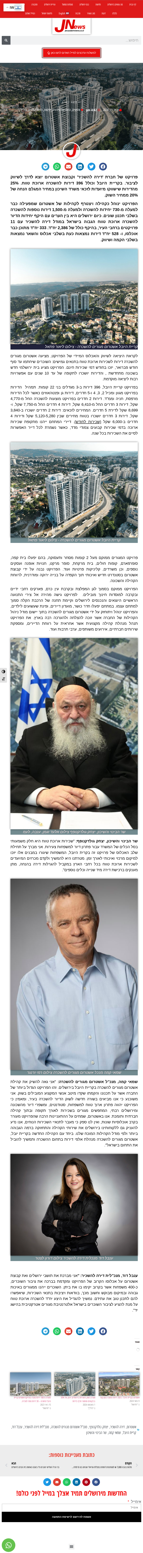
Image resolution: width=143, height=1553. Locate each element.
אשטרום (131, 1427)
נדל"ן (24, 110)
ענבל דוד (17, 1427)
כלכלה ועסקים (35, 110)
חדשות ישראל (47, 13)
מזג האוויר (91, 13)
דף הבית (132, 4)
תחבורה (34, 4)
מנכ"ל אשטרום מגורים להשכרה (69, 1427)
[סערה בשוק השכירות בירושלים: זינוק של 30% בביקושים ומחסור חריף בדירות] (74, 1384)
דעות (104, 13)
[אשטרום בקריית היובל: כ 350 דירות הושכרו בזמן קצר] (119, 1384)
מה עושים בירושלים (115, 4)
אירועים (76, 110)
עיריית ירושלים (49, 4)
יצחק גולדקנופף (98, 1427)
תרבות (78, 13)
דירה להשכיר (117, 1427)
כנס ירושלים (84, 4)
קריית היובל (129, 1432)
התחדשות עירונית (62, 110)
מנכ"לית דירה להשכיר (36, 1427)
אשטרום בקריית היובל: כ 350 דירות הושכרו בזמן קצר (120, 1397)
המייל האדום (30, 13)
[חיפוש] (6, 40)
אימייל (135, 1502)
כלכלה (114, 13)
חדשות (98, 4)
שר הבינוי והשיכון (96, 1432)
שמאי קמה (115, 1432)
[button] (103, 167)
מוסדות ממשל (67, 4)
